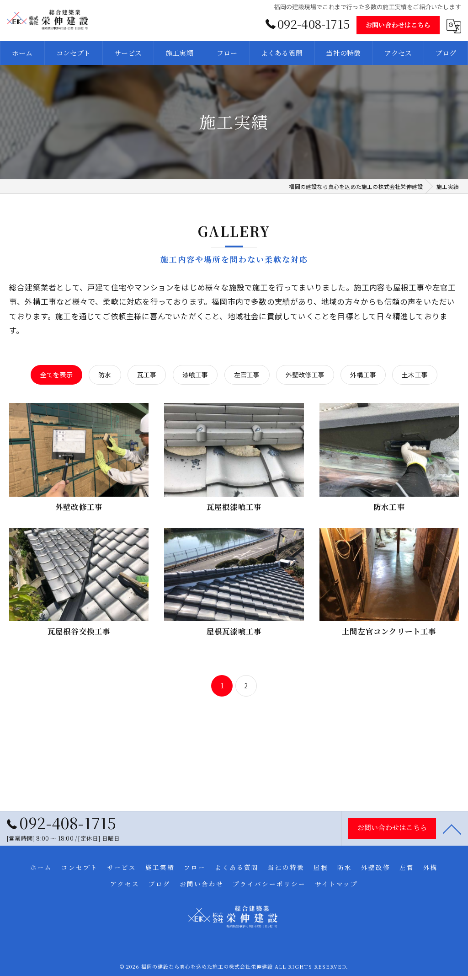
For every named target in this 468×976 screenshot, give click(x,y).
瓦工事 (147, 374)
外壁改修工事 (305, 374)
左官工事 (247, 374)
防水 (104, 374)
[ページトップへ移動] (452, 829)
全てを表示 (56, 374)
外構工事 (363, 374)
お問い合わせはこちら (398, 24)
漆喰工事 (195, 374)
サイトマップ (336, 883)
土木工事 (415, 374)
